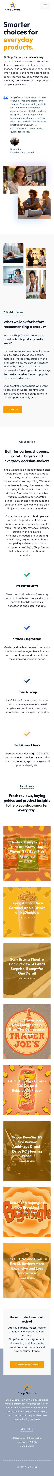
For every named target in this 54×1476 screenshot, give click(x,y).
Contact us (12, 409)
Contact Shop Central (27, 1364)
